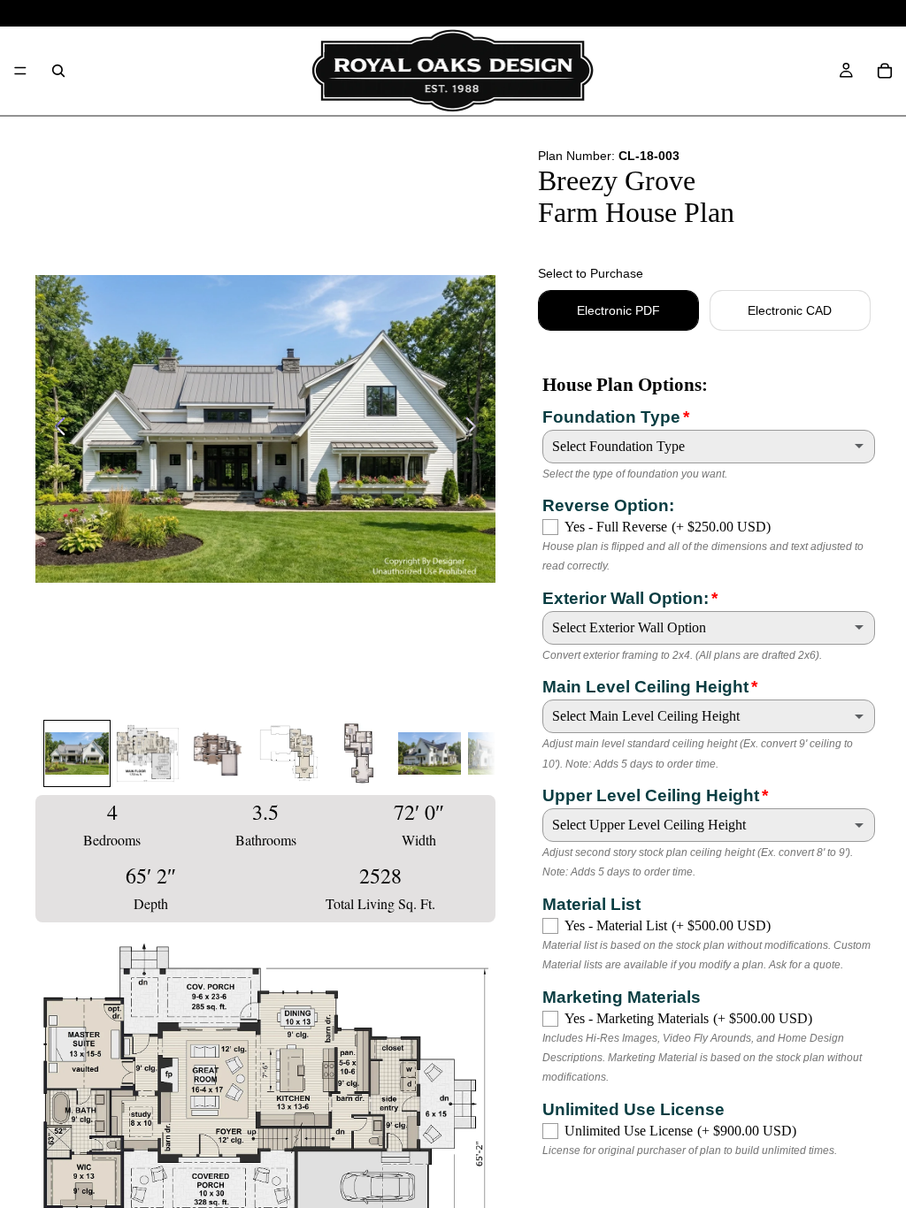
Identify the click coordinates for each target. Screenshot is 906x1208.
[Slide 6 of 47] (430, 753)
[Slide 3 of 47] (218, 753)
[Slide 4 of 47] (288, 753)
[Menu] (20, 70)
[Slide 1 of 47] (77, 753)
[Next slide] (475, 428)
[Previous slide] (55, 428)
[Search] (58, 70)
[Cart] (884, 70)
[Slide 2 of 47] (148, 753)
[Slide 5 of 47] (359, 753)
